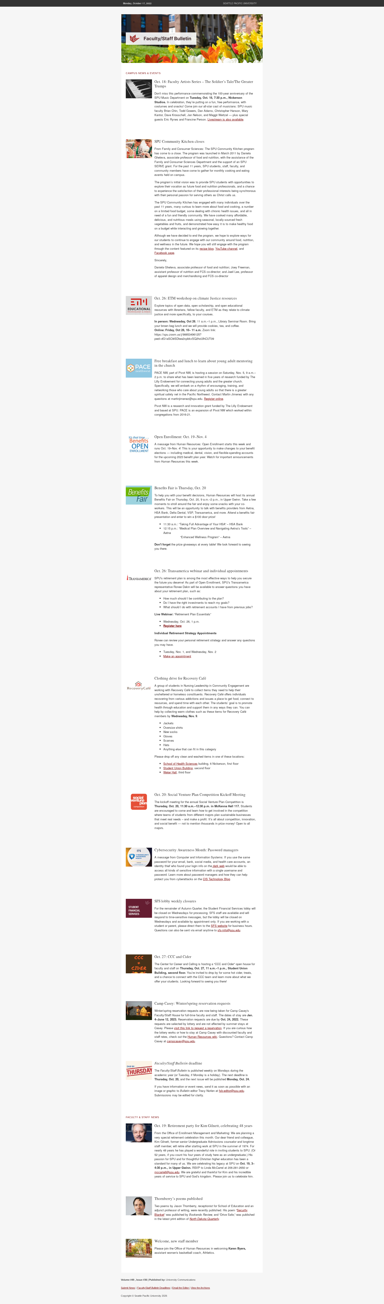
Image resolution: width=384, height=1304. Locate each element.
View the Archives (200, 1287)
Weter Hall (170, 772)
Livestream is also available (225, 119)
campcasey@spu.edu (181, 1041)
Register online (213, 398)
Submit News (128, 1287)
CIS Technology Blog (216, 879)
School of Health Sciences (180, 763)
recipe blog (207, 248)
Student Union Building (178, 768)
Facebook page (164, 253)
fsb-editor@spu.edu (231, 1091)
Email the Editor (181, 1287)
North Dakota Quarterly (204, 1219)
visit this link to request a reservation (198, 1028)
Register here (172, 626)
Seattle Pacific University (240, 3)
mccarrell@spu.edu (166, 1172)
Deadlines (153, 1287)
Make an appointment (177, 656)
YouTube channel (226, 248)
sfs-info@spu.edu (229, 930)
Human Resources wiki (202, 1036)
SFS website (219, 926)
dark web (218, 866)
